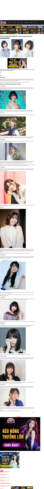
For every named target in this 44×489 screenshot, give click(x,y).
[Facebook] (14, 414)
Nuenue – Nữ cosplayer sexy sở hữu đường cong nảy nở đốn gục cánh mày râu (5, 480)
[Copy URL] (23, 414)
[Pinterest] (18, 414)
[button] (37, 22)
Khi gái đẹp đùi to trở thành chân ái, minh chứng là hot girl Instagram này (5, 486)
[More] (25, 414)
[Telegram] (21, 414)
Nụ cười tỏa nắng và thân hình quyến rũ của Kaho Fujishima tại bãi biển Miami (4, 474)
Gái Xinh (2, 471)
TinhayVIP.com (6, 410)
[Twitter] (16, 414)
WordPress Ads (2, 488)
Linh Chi (33, 412)
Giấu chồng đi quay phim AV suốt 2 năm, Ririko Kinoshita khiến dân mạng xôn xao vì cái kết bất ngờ (5, 471)
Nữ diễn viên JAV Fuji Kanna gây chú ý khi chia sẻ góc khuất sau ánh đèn (5, 477)
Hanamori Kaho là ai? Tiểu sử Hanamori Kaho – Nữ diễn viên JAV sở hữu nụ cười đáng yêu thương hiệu (5, 483)
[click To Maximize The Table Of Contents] (1, 72)
